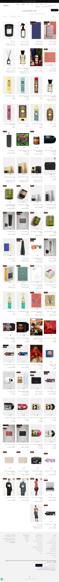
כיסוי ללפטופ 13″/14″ (25, 231)
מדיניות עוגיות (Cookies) (51, 553)
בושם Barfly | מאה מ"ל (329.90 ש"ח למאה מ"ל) (23, 69)
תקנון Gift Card (53, 549)
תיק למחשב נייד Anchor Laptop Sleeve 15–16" (9, 471)
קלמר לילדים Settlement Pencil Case (50, 471)
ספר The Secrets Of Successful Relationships (36, 312)
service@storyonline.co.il (9, 538)
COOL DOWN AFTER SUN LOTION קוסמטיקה (23, 312)
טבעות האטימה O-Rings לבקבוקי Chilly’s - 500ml (23, 392)
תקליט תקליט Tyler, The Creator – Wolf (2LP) (36, 445)
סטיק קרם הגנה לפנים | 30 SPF (23, 123)
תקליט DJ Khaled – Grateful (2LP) (10, 418)
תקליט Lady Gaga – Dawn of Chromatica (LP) (24, 151)
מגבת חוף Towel (39, 524)
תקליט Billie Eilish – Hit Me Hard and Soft (50, 151)
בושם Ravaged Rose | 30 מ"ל (37, 204)
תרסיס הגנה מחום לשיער (11, 311)
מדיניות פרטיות (53, 551)
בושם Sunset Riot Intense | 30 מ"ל (9, 177)
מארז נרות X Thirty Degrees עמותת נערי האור (37, 259)
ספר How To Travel (11, 258)
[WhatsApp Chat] (2, 579)
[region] (29, 1)
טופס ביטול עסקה (39, 549)
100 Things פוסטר (53, 41)
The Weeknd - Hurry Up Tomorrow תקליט (23, 338)
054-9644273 (12, 542)
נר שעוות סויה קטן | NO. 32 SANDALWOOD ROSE (37, 151)
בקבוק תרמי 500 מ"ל (11, 231)
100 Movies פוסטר (39, 41)
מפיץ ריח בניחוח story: (11, 68)
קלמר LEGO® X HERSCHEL (51, 391)
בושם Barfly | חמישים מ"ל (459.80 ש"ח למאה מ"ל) (50, 96)
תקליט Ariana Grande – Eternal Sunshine (36, 365)
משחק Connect (53, 68)
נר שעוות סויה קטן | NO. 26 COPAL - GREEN (50, 232)
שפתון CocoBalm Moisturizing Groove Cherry (9, 124)
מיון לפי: (19, 16)
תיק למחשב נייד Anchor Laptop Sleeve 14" (23, 471)
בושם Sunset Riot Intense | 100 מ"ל (23, 177)
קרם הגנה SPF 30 (53, 123)
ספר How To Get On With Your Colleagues (37, 285)
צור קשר (41, 553)
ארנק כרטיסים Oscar (38, 391)
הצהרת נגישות (53, 555)
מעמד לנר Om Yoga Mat (38, 68)
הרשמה (39, 565)
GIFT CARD (40, 551)
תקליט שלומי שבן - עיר (11, 391)
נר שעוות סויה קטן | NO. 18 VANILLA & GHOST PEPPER (10, 205)
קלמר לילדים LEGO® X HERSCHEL (23, 364)
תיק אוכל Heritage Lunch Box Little (37, 471)
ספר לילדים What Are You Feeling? (51, 312)
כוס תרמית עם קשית (12, 150)
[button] (46, 4)
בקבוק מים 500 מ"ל (25, 258)
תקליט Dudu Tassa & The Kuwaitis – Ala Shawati (38, 338)
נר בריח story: (12, 41)
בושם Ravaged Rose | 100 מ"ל (51, 204)
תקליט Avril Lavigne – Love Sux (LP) (50, 338)
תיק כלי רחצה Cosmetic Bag (24, 497)
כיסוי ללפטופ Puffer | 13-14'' (23, 444)
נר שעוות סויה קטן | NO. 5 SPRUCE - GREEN (36, 232)
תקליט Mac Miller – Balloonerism (52, 365)
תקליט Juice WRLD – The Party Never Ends (9, 338)
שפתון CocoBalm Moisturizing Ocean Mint (23, 96)
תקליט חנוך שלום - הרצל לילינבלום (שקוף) (36, 418)
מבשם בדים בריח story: (25, 41)
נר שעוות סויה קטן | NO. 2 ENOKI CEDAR (23, 205)
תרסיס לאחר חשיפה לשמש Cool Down (37, 124)
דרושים (55, 557)
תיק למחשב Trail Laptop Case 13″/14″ (37, 498)
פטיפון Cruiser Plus (52, 497)
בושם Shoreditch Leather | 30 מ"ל (37, 177)
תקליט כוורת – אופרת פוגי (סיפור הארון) (50, 445)
